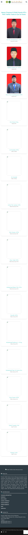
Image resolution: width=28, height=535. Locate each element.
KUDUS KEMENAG (5, 502)
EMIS (2, 506)
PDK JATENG (4, 499)
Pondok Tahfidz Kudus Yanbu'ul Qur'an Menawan (17, 530)
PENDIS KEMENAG (5, 504)
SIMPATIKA (3, 508)
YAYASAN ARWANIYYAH (6, 495)
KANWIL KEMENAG (5, 501)
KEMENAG (3, 497)
